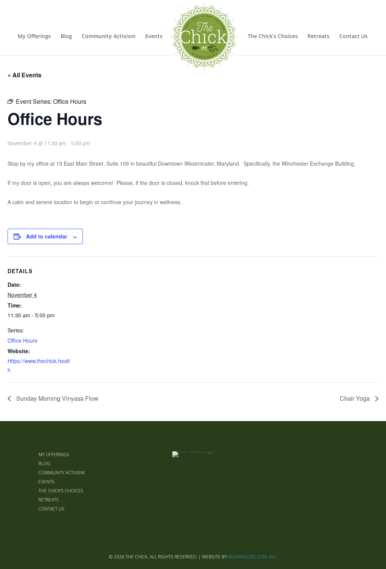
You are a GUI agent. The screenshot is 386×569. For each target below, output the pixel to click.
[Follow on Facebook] (303, 481)
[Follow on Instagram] (340, 481)
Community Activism (108, 37)
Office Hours (22, 340)
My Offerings (34, 37)
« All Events (24, 75)
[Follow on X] (321, 481)
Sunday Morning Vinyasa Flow (56, 398)
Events (153, 37)
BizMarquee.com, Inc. (252, 557)
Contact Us (353, 37)
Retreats (318, 37)
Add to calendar (46, 236)
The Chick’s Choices (273, 37)
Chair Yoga (355, 398)
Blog (66, 37)
